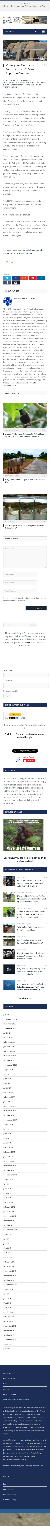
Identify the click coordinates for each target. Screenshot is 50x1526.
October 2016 (8, 1280)
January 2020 (8, 1101)
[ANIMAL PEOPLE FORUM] (25, 20)
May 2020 (7, 1083)
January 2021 (8, 1046)
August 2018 (8, 1179)
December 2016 (9, 1271)
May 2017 (7, 1248)
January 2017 (8, 1266)
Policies (6, 1384)
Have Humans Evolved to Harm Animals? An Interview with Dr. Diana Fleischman (30, 956)
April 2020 (7, 1088)
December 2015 (9, 1326)
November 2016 (9, 1275)
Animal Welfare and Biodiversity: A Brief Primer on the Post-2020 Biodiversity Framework (25, 435)
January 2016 (8, 1321)
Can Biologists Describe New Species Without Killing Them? (30, 941)
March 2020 (8, 1092)
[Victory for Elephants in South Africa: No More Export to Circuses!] (25, 50)
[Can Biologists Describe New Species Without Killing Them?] (25, 508)
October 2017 (8, 1225)
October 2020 (8, 1060)
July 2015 (6, 1349)
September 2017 (10, 1230)
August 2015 (8, 1344)
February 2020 (9, 1097)
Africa (5, 83)
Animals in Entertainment (19, 83)
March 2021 (8, 1037)
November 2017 (9, 1220)
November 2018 (9, 1165)
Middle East (18, 85)
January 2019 (8, 1156)
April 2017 (7, 1252)
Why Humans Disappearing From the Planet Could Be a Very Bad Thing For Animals (31, 971)
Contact (6, 1389)
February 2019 (9, 1152)
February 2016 (9, 1317)
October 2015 (8, 1335)
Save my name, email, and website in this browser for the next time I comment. (24, 599)
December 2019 (9, 1106)
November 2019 (9, 1111)
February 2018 (9, 1207)
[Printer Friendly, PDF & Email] (9, 262)
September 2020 (10, 1065)
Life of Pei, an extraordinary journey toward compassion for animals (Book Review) (30, 883)
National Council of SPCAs (16, 80)
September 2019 (10, 1120)
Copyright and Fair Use (34, 1465)
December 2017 (9, 1216)
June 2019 (7, 1133)
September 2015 (10, 1339)
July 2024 (6, 1014)
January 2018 (8, 1211)
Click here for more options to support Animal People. (25, 736)
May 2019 (7, 1138)
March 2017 (8, 1257)
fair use (29, 253)
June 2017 (7, 1243)
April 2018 (7, 1198)
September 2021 (10, 1028)
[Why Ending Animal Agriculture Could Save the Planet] (25, 463)
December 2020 (9, 1051)
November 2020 (9, 1056)
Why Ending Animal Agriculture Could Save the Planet (30, 928)
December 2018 (9, 1161)
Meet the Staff (9, 1378)
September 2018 (10, 1175)
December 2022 (9, 1024)
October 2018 (8, 1170)
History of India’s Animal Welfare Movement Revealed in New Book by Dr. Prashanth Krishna (25, 6)
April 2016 (7, 1307)
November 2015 (9, 1330)
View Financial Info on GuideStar (16, 1399)
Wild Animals (36, 85)
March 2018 (8, 1202)
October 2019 (8, 1115)
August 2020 (8, 1069)
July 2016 (6, 1294)
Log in (5, 1484)
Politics (26, 85)
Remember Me (11, 691)
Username (7, 670)
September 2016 (10, 1284)
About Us (7, 1373)
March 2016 (8, 1312)
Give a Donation (9, 1394)
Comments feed (9, 1494)
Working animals (10, 87)
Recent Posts (11, 869)
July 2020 (6, 1074)
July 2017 (6, 1239)
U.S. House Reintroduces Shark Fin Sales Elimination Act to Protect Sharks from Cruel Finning (31, 987)
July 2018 (6, 1184)
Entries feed (8, 1489)
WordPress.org (9, 1500)
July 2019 (6, 1129)
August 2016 (8, 1289)
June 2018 (7, 1188)
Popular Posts (26, 869)
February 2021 (9, 1042)
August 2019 (8, 1124)
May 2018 (7, 1193)
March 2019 (8, 1147)
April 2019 (7, 1143)
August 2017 (8, 1234)
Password (7, 680)
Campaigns (34, 83)
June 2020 (7, 1079)
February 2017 (9, 1262)
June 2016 (7, 1298)
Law (11, 85)
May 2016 (7, 1303)
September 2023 (10, 1019)
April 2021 (7, 1033)
